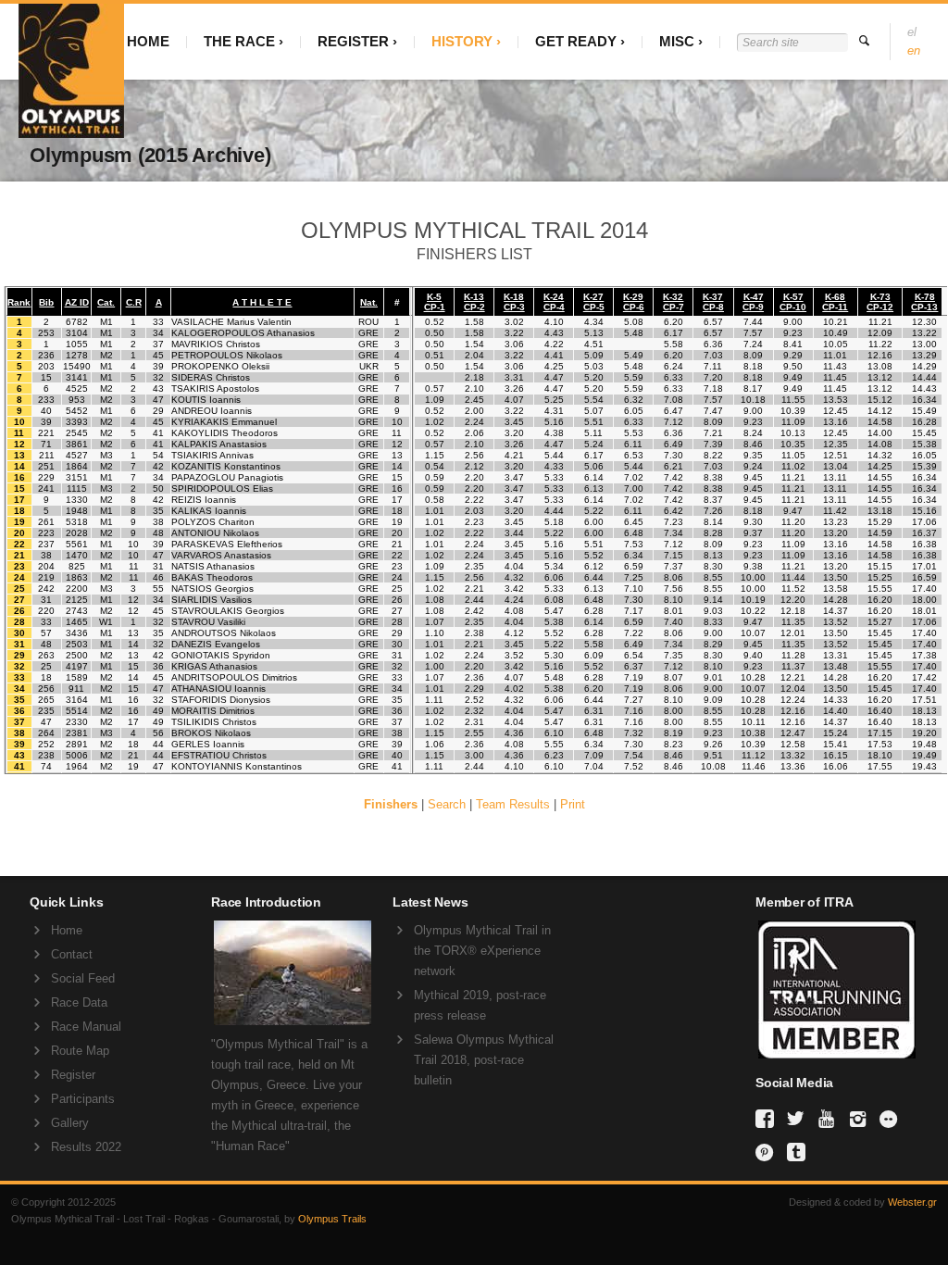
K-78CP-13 (924, 302)
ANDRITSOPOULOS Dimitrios (234, 677)
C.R (134, 302)
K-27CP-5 (594, 302)
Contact (72, 954)
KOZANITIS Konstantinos (226, 466)
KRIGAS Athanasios (214, 666)
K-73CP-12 (880, 302)
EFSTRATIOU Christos (219, 755)
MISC (676, 41)
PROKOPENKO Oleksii (220, 366)
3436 (77, 633)
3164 (77, 700)
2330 (77, 722)
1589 (77, 677)
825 (77, 566)
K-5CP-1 (434, 302)
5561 (77, 544)
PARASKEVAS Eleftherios (226, 544)
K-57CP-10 (793, 302)
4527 (77, 455)
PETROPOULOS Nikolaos (226, 355)
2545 (77, 433)
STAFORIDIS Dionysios (220, 700)
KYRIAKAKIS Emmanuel (224, 422)
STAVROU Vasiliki (208, 622)
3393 (77, 422)
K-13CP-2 (474, 302)
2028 (77, 533)
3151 (77, 477)
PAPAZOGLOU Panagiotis (227, 477)
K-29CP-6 (633, 302)
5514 (77, 711)
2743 (77, 611)
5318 (77, 522)
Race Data (79, 1002)
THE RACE (239, 41)
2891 (77, 744)
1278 (77, 355)
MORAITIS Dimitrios (213, 711)
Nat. (369, 302)
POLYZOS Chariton (213, 522)
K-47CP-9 (753, 302)
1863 (77, 577)
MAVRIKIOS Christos (215, 344)
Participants (83, 1099)
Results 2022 (86, 1147)
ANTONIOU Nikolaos (215, 533)
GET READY (576, 41)
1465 (77, 622)
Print (572, 804)
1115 (77, 488)
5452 (77, 411)
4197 (77, 666)
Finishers (391, 804)
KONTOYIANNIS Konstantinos (236, 766)
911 (76, 688)
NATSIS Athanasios (213, 566)
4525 (77, 388)
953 (77, 400)
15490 (77, 366)
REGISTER (353, 41)
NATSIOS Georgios (212, 588)
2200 (77, 588)
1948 (77, 511)
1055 (77, 344)
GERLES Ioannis (207, 744)
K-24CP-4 (554, 302)
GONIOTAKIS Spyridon (220, 655)
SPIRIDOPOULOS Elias (222, 488)
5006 (77, 755)
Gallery (70, 1123)
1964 (77, 766)
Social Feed (83, 978)
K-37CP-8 (713, 302)
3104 (77, 333)
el (912, 32)
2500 (77, 655)
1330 (77, 500)
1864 (77, 466)
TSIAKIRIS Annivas (212, 455)
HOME (148, 41)
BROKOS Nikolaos (211, 733)
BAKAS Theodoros (212, 577)
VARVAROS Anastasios (221, 555)
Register (73, 1075)
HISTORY (462, 41)
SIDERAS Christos (210, 377)
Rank (19, 302)
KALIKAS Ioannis (208, 511)
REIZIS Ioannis (203, 500)
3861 (77, 444)
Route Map (80, 1051)
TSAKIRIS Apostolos (215, 388)
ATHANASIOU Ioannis (218, 688)
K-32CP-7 (673, 302)
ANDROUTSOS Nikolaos (223, 633)
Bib (46, 302)
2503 (77, 644)
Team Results (513, 804)
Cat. (106, 302)
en (913, 50)
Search (447, 804)
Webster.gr (912, 1202)
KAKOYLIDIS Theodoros (224, 433)
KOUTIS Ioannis (206, 400)
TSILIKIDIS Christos (213, 722)
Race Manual (86, 1026)
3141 (77, 377)
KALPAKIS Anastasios (219, 444)
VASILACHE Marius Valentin (231, 322)
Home (66, 930)
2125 (77, 600)
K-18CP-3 (514, 302)
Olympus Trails (332, 1218)
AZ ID (77, 302)
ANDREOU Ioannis (211, 411)
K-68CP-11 (835, 302)
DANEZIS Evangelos (215, 644)
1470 (77, 555)
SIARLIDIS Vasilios (211, 600)
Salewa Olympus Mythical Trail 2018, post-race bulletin (484, 1060)
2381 (77, 733)
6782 (77, 322)
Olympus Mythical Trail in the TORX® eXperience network (482, 950)
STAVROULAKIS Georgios (227, 611)
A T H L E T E (262, 302)
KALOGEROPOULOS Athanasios (243, 333)
